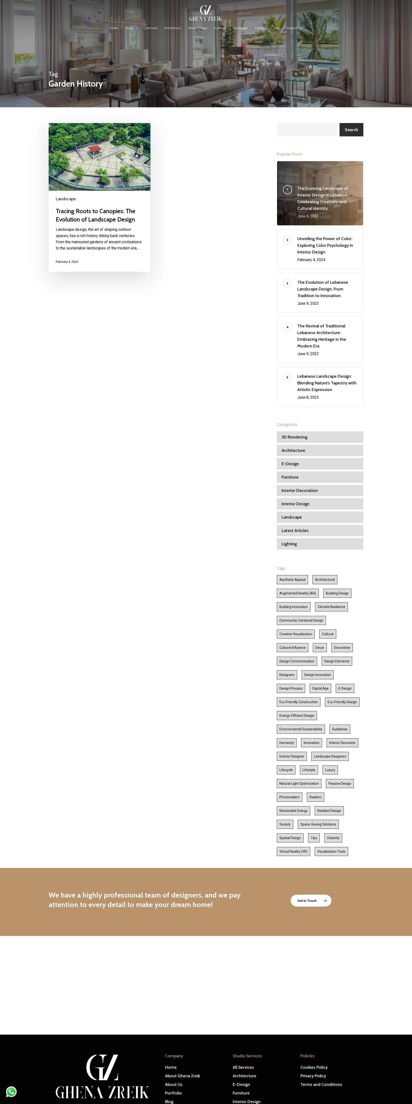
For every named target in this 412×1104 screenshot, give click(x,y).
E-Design (290, 463)
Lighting (289, 544)
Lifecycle (286, 770)
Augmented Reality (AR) (297, 593)
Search (351, 129)
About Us (173, 1084)
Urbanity (333, 838)
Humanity (286, 743)
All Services (243, 1067)
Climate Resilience (331, 607)
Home (171, 1067)
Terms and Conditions (321, 1084)
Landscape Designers (330, 756)
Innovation (311, 743)
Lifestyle (309, 770)
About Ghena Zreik (182, 1075)
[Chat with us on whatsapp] (11, 1096)
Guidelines (340, 729)
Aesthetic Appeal (292, 580)
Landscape (66, 198)
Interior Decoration (300, 490)
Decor (319, 648)
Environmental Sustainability (300, 729)
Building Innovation (293, 607)
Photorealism (289, 797)
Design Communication (296, 661)
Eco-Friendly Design (342, 702)
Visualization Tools (331, 851)
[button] (311, 901)
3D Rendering (294, 437)
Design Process (291, 688)
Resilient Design (329, 811)
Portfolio (173, 1093)
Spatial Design (290, 838)
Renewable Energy (293, 811)
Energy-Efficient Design (296, 715)
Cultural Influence (292, 648)
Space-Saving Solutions (318, 824)
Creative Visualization (295, 634)
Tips (314, 838)
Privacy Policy (313, 1075)
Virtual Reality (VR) (293, 851)
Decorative (342, 648)
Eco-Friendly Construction (298, 702)
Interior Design (295, 503)
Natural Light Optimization (299, 783)
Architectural (325, 580)
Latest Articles (295, 530)
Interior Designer (291, 756)
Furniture (290, 477)
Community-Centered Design (301, 620)
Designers (286, 675)
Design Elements (337, 661)
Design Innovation (317, 675)
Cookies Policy (314, 1067)
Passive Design (340, 783)
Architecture (293, 450)
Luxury (330, 770)
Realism (315, 797)
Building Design (337, 593)
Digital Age (320, 688)
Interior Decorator (342, 743)
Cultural (328, 634)
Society (285, 824)
